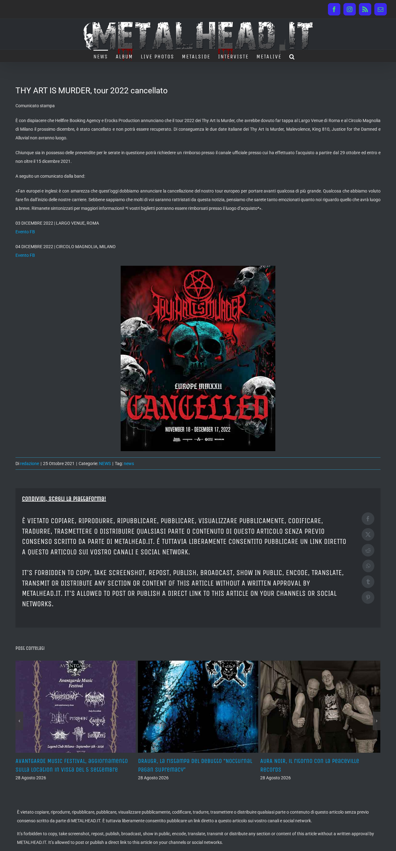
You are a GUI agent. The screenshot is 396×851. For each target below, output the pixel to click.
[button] (292, 56)
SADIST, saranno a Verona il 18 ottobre (310, 760)
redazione (29, 463)
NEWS (105, 463)
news (129, 463)
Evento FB (25, 231)
